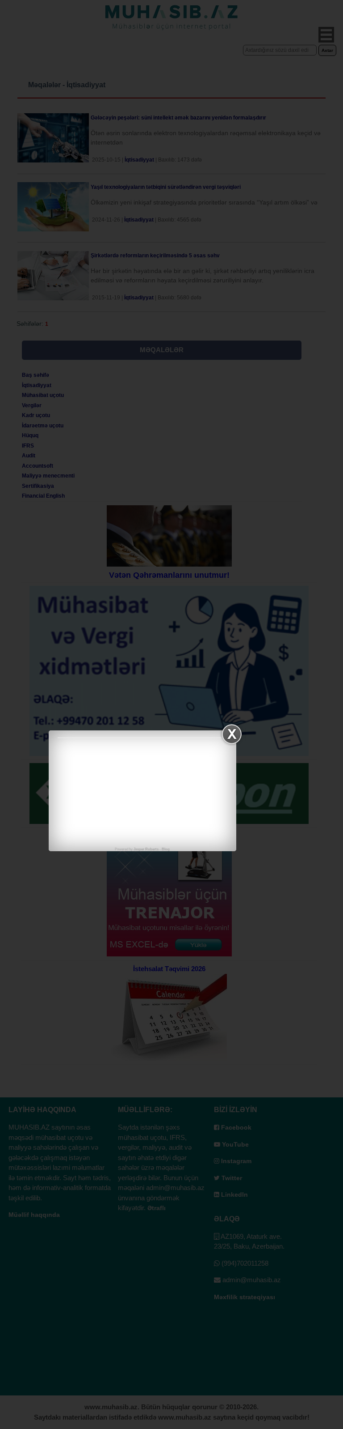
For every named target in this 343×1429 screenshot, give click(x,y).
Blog (166, 849)
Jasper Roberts (146, 849)
